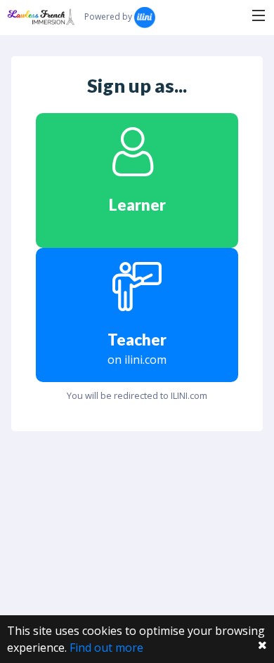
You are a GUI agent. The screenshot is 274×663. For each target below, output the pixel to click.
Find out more (106, 647)
